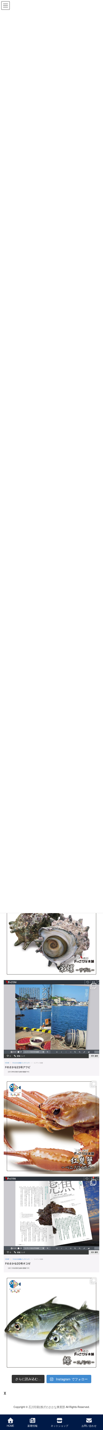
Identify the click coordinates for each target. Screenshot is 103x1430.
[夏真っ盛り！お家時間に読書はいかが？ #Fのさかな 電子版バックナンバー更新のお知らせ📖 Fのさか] (51, 1028)
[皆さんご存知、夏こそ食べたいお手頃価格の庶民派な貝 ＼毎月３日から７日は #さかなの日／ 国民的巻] (51, 930)
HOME (10, 1425)
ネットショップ (59, 1425)
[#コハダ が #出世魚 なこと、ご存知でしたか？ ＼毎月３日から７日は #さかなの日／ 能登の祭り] (51, 1323)
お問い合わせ (89, 1425)
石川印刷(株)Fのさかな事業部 (46, 1407)
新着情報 (33, 1425)
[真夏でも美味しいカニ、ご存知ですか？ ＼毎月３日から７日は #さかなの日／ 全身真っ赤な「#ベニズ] (51, 1126)
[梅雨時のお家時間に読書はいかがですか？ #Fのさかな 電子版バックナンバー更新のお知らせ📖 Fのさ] (51, 1224)
